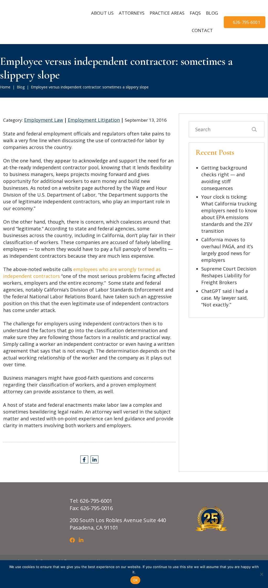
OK (135, 580)
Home (5, 86)
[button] (131, 13)
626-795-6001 (246, 22)
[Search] (254, 129)
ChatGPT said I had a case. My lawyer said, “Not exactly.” (224, 298)
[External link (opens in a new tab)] (84, 459)
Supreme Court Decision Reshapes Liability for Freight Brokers (228, 275)
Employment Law (43, 120)
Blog (21, 86)
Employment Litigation (94, 120)
